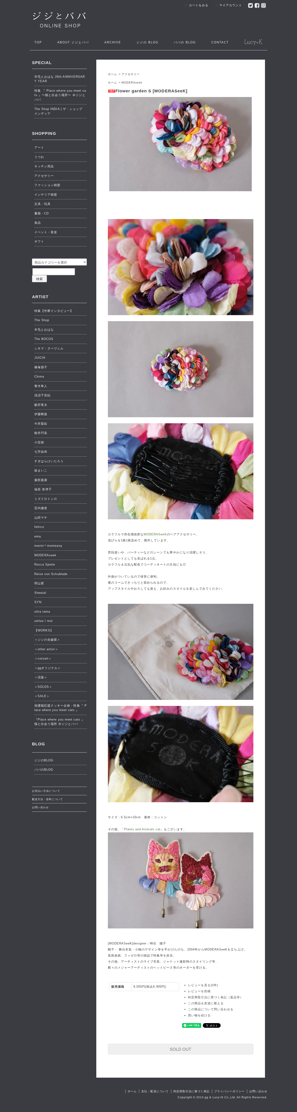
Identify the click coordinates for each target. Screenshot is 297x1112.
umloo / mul (43, 621)
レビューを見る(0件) (203, 985)
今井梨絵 (40, 423)
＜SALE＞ (42, 696)
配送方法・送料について (47, 799)
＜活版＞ (40, 677)
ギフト (39, 241)
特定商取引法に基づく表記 (191, 1091)
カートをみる (198, 5)
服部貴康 (40, 480)
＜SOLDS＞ (43, 687)
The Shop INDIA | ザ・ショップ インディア (58, 111)
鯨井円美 (40, 433)
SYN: (38, 602)
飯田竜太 (40, 405)
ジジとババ (73, 42)
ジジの (147, 42)
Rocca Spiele (44, 564)
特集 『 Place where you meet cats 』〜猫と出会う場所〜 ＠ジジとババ (60, 95)
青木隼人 (40, 386)
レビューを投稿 (199, 991)
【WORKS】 (43, 630)
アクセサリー (131, 74)
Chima (39, 376)
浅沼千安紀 (42, 395)
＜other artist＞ (46, 649)
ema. (38, 536)
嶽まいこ (40, 470)
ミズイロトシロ (45, 499)
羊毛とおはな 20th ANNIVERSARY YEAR (59, 79)
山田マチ (40, 517)
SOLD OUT (180, 1049)
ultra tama (42, 611)
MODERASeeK (155, 534)
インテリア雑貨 (45, 194)
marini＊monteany (48, 545)
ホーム (112, 74)
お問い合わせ (40, 807)
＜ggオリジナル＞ (47, 668)
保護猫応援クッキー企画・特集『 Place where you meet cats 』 (60, 708)
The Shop (41, 320)
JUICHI (39, 357)
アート (39, 147)
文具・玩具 (42, 204)
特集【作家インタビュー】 (53, 311)
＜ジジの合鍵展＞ (47, 639)
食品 (37, 222)
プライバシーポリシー (229, 1091)
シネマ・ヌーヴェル (49, 348)
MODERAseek (132, 82)
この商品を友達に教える (206, 1003)
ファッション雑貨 (47, 185)
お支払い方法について (46, 790)
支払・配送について (154, 1091)
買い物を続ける (199, 1015)
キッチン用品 (44, 166)
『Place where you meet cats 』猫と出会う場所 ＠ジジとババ (59, 722)
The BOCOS (43, 339)
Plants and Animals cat (142, 829)
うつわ (39, 157)
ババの (185, 42)
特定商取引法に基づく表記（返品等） (215, 997)
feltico (39, 527)
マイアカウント (230, 5)
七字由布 (40, 451)
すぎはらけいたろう (49, 461)
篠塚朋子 (40, 367)
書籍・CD (41, 213)
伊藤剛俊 (40, 414)
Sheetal (40, 593)
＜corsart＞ (43, 658)
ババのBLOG (43, 769)
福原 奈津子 (43, 489)
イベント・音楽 (45, 232)
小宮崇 (39, 442)
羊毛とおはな (44, 329)
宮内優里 (40, 508)
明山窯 (39, 583)
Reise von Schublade (51, 574)
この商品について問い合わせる (211, 1009)
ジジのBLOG (43, 760)
